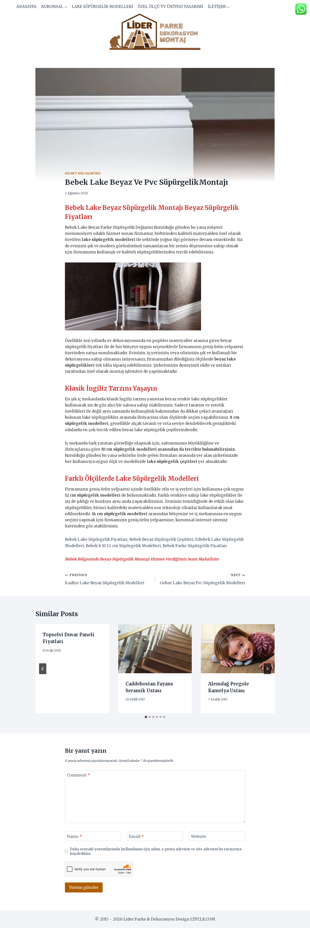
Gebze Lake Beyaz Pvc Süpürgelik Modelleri (202, 579)
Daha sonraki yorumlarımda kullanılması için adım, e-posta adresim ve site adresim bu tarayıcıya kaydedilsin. (155, 851)
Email (136, 836)
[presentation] (155, 648)
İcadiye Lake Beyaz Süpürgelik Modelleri (104, 579)
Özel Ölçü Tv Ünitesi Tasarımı (170, 6)
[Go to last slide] (42, 668)
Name (74, 836)
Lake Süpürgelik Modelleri (102, 6)
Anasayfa (26, 6)
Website (198, 836)
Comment (78, 775)
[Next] (267, 668)
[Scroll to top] (298, 921)
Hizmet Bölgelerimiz (83, 173)
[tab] (146, 717)
